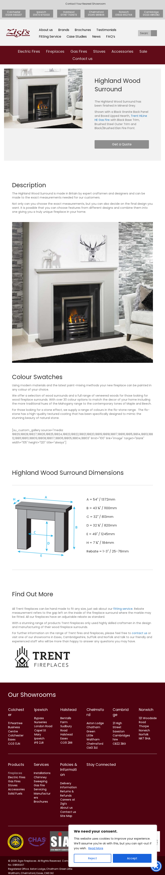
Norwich (146, 709)
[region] (112, 846)
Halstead (68, 709)
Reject (92, 858)
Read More (95, 848)
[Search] (154, 33)
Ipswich (41, 709)
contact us (139, 633)
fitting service (123, 609)
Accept (132, 858)
